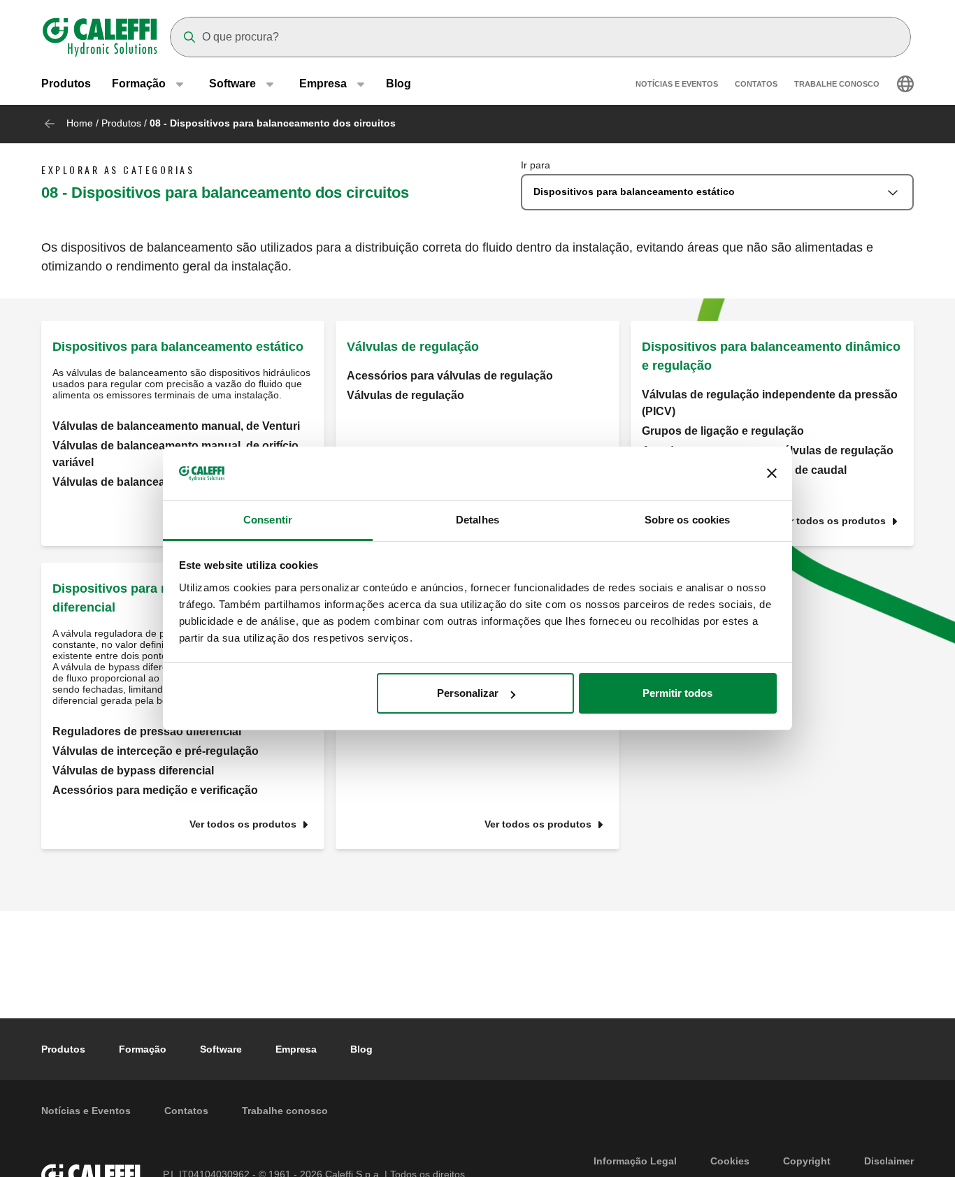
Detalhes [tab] (477, 520)
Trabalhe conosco (836, 84)
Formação (142, 1049)
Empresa (296, 1049)
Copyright (807, 1161)
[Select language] (905, 83)
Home (79, 123)
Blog (398, 83)
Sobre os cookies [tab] (688, 520)
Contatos (756, 84)
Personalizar (467, 693)
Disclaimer (889, 1161)
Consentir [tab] (267, 520)
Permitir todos (677, 693)
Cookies (729, 1161)
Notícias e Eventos (677, 84)
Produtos (66, 83)
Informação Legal (635, 1161)
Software (221, 1049)
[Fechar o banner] (772, 474)
